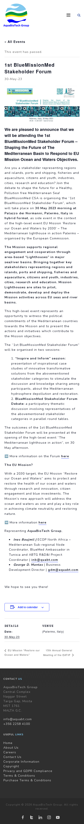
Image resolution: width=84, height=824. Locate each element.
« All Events (14, 41)
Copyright (11, 766)
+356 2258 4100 (16, 724)
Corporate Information (21, 762)
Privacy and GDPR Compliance (27, 771)
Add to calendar (28, 607)
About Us (11, 748)
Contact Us (12, 757)
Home (8, 743)
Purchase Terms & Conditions (27, 780)
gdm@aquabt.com (63, 570)
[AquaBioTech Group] (16, 15)
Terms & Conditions (19, 776)
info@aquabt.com (17, 719)
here (65, 456)
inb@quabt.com (44, 560)
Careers (9, 752)
